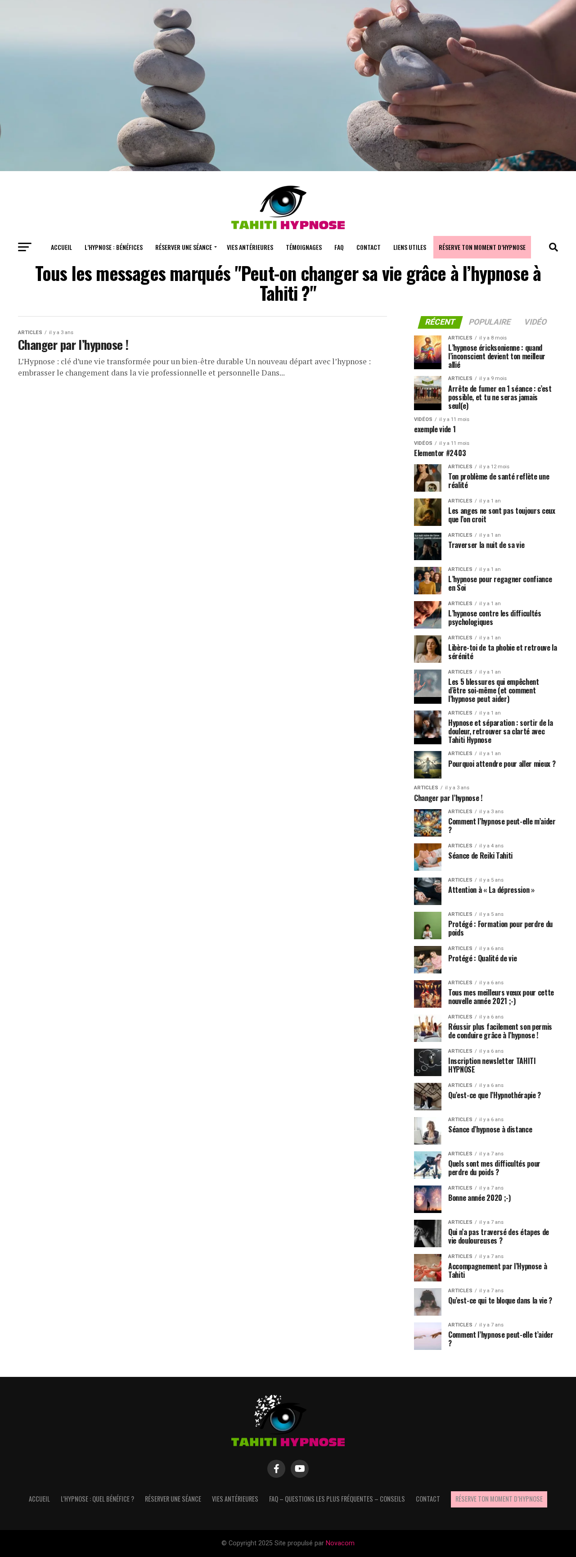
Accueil (61, 247)
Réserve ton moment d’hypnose (482, 247)
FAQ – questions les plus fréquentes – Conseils (337, 1498)
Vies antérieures (250, 247)
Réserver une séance (183, 247)
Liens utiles (409, 247)
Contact (368, 247)
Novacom (340, 1543)
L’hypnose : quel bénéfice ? (97, 1498)
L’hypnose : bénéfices (114, 247)
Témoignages (304, 247)
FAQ (339, 247)
